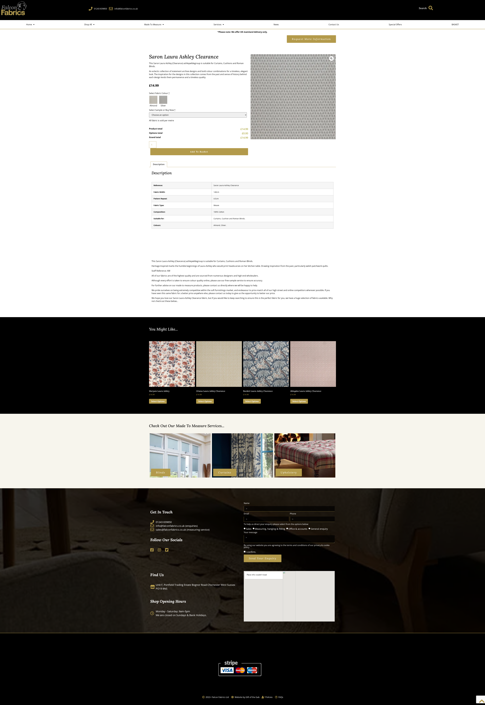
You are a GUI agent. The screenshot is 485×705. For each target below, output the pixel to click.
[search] (431, 8)
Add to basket (199, 151)
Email (246, 514)
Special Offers (395, 24)
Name (246, 503)
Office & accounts (297, 528)
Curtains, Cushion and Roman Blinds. (229, 218)
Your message (250, 532)
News (276, 24)
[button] (331, 58)
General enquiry (319, 528)
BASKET (455, 24)
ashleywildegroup (192, 63)
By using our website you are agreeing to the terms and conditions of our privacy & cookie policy (287, 546)
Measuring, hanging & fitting (270, 528)
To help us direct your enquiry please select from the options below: (276, 524)
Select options (158, 401)
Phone (293, 514)
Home (29, 24)
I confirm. (251, 551)
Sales (248, 528)
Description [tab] (159, 164)
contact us (215, 285)
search (423, 8)
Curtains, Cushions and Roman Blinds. (235, 261)
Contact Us (334, 24)
